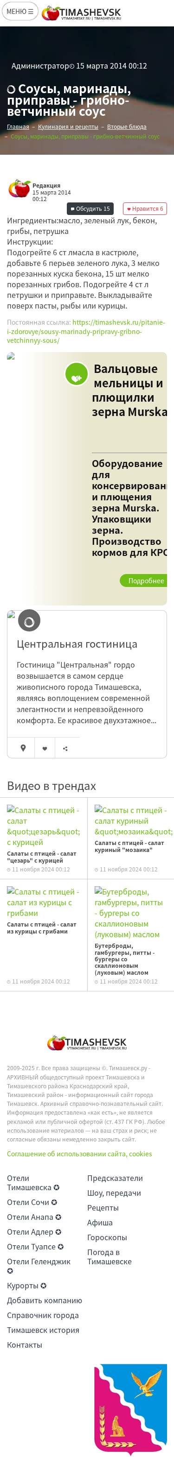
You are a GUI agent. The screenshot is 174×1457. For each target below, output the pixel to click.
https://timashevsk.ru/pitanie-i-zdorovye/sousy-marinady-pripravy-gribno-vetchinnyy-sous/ (86, 331)
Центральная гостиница (77, 643)
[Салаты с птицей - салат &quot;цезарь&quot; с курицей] (43, 825)
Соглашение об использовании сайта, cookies (79, 1153)
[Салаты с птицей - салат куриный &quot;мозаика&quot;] (134, 819)
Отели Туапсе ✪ (35, 1246)
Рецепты (103, 1207)
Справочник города (43, 1314)
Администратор (40, 65)
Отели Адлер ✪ (34, 1231)
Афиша (100, 1222)
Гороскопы (107, 1237)
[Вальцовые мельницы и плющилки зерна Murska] (87, 479)
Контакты (24, 1344)
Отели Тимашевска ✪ (33, 1182)
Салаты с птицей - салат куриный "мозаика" (129, 846)
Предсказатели (115, 1177)
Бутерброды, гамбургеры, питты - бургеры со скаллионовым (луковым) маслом (125, 959)
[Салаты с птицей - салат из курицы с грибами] (43, 901)
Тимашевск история (43, 1329)
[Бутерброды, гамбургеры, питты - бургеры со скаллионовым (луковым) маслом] (131, 911)
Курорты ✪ (26, 1285)
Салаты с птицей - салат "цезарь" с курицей (42, 856)
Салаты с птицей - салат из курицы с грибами (42, 927)
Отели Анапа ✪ (34, 1216)
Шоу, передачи (114, 1192)
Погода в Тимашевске (109, 1256)
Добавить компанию (44, 1300)
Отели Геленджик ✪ (39, 1265)
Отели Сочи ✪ (32, 1201)
